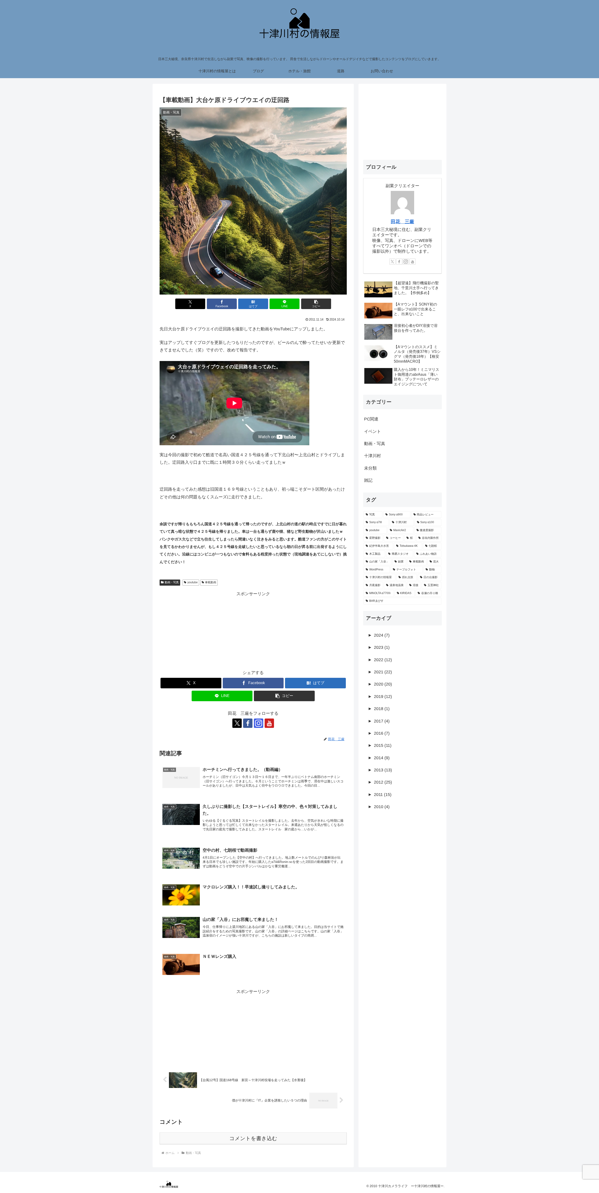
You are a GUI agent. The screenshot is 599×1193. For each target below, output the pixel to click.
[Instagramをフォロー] (258, 723)
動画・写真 (172, 582)
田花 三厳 (402, 221)
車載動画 (210, 582)
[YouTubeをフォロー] (269, 723)
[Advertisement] (253, 630)
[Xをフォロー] (237, 723)
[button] (316, 304)
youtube (192, 582)
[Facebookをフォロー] (247, 723)
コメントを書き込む (253, 1138)
